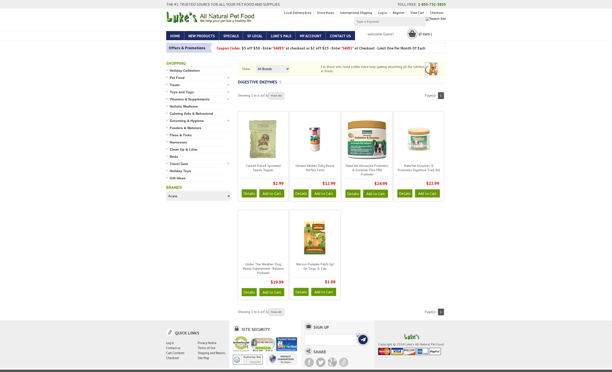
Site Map (203, 358)
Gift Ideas (178, 178)
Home (175, 36)
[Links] (343, 362)
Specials (231, 36)
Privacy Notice (207, 343)
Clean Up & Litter (183, 149)
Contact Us (340, 36)
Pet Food (177, 78)
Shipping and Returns (211, 353)
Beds (174, 157)
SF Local (254, 36)
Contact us (173, 348)
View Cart (417, 12)
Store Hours (325, 12)
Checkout (436, 12)
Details (249, 193)
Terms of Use (206, 348)
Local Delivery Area (297, 12)
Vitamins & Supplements (190, 99)
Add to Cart (271, 193)
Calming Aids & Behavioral (191, 113)
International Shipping (356, 12)
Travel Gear (179, 164)
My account (311, 36)
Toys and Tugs (182, 92)
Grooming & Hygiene (187, 121)
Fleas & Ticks (181, 135)
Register (398, 12)
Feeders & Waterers (185, 128)
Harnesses (178, 142)
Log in (382, 12)
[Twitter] (320, 362)
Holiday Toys (180, 171)
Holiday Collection (185, 70)
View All (276, 95)
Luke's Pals (281, 36)
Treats (175, 85)
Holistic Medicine (184, 106)
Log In (170, 343)
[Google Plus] (332, 362)
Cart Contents (175, 353)
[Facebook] (309, 362)
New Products (201, 36)
